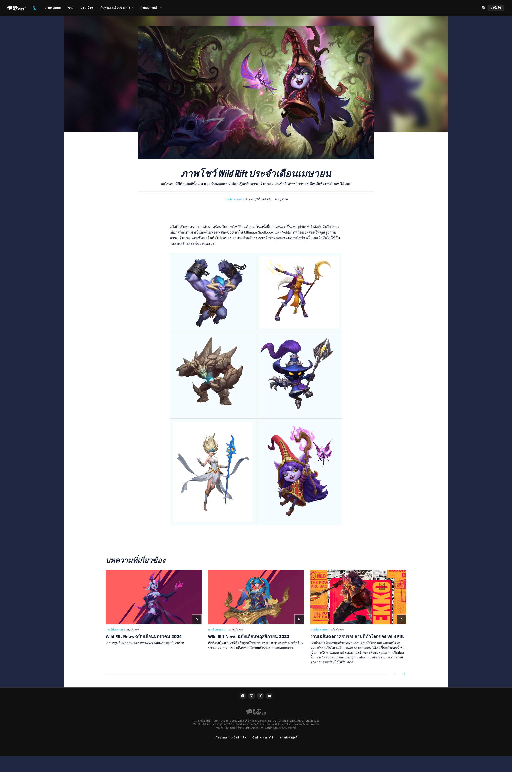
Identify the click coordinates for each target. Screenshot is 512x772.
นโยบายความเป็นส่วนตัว (230, 737)
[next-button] (403, 674)
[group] (256, 617)
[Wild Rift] (35, 7)
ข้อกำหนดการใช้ (263, 737)
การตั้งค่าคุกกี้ (288, 737)
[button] (233, 199)
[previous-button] (395, 674)
